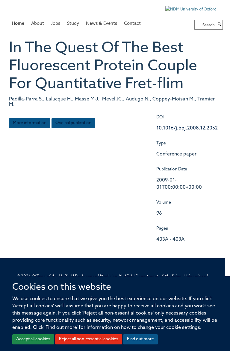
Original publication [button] (73, 123)
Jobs (55, 24)
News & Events (101, 24)
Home (18, 24)
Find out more (140, 339)
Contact (132, 24)
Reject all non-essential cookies (88, 339)
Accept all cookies (33, 339)
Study (73, 24)
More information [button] (29, 123)
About (37, 24)
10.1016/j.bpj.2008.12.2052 (187, 128)
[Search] (219, 25)
